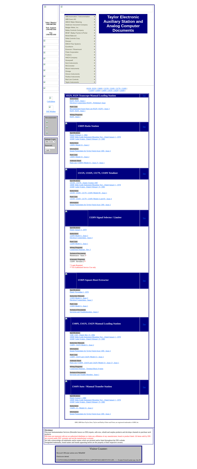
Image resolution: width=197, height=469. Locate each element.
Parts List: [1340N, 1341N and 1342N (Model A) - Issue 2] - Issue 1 (94, 363)
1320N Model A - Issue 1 (79, 244)
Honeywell (69, 60)
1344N (122, 90)
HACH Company (71, 57)
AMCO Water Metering (73, 22)
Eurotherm (69, 47)
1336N (97, 90)
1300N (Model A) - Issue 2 (79, 145)
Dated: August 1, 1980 (78, 398)
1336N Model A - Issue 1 (79, 306)
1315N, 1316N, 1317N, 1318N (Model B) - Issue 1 (88, 193)
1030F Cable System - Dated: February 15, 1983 (87, 139)
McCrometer (69, 66)
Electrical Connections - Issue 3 (81, 300)
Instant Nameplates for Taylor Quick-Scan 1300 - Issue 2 (90, 151)
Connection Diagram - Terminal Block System (86, 369)
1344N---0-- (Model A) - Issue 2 (81, 408)
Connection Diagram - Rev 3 (80, 250)
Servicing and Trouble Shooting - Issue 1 (84, 375)
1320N (91, 90)
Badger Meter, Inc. (72, 27)
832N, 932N (91, 88)
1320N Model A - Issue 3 (79, 236)
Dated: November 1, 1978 (79, 292)
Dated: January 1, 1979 (78, 230)
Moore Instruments (72, 68)
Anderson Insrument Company (76, 25)
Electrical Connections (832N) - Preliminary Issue (88, 103)
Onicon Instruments (72, 74)
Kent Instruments (71, 63)
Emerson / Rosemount (73, 49)
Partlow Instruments (72, 77)
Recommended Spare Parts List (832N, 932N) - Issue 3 (90, 109)
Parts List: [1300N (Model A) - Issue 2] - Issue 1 (87, 163)
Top (144, 96)
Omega (68, 71)
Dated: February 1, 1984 (78, 135)
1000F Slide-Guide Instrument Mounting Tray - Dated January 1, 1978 (95, 137)
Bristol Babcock (70, 36)
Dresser (68, 41)
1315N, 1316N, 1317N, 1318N (115, 88)
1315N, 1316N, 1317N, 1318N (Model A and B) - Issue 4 (91, 199)
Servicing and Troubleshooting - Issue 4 (84, 312)
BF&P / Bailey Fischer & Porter (76, 33)
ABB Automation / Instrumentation (77, 16)
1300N (99, 88)
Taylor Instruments (72, 82)
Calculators (51, 101)
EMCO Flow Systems (73, 44)
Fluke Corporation (71, 52)
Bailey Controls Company (74, 30)
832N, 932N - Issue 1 (77, 101)
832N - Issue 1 (75, 117)
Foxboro (68, 55)
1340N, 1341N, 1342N (109, 90)
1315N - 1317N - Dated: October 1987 (84, 183)
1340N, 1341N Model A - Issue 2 (82, 345)
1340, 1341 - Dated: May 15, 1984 (82, 335)
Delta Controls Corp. (72, 38)
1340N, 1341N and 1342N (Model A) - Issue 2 (87, 357)
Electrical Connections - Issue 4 (81, 238)
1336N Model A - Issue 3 (79, 298)
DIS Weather (51, 111)
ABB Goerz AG (70, 19)
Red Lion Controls (71, 79)
